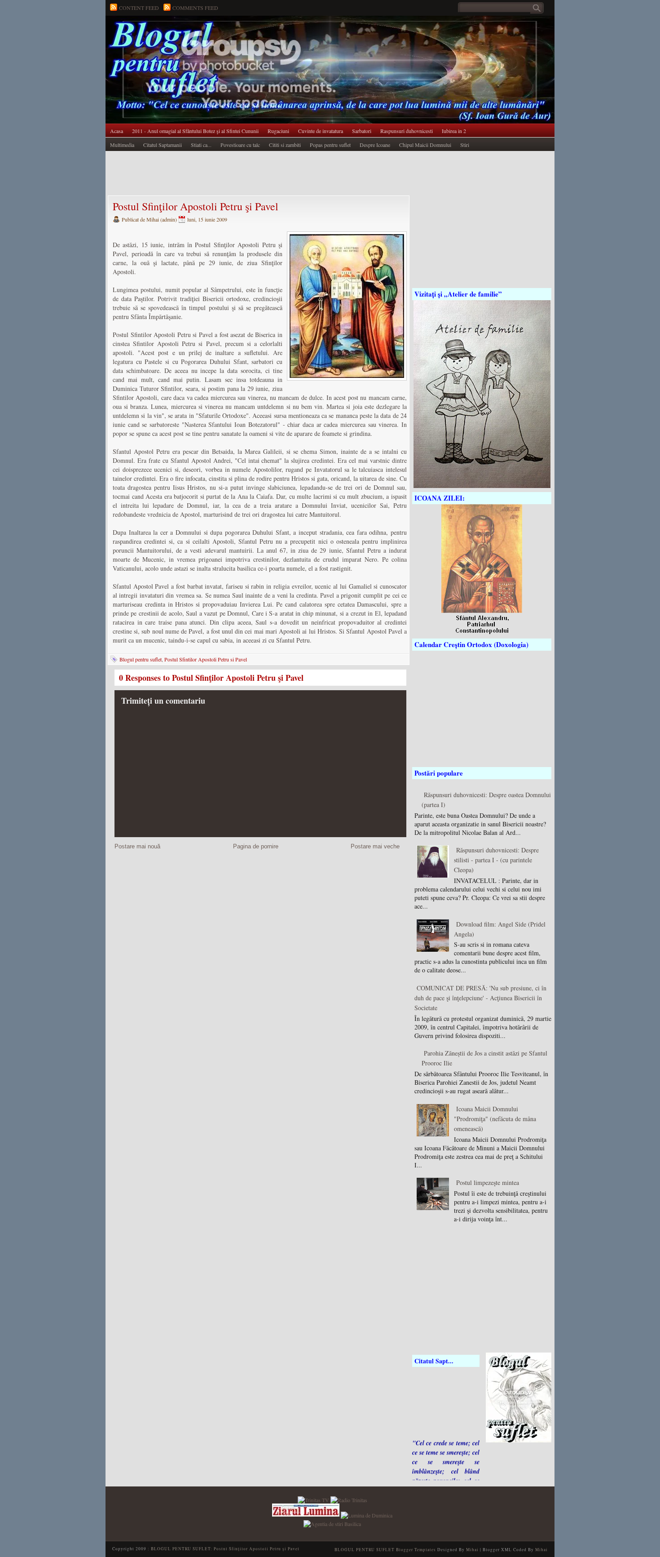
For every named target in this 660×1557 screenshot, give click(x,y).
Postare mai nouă (137, 846)
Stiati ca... (201, 144)
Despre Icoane (375, 144)
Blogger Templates (416, 1550)
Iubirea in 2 (454, 130)
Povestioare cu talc (240, 144)
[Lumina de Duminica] (366, 1514)
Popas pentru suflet (330, 144)
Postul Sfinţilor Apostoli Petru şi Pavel (195, 206)
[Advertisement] (269, 174)
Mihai (472, 1550)
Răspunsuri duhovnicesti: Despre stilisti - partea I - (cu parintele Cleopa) (496, 860)
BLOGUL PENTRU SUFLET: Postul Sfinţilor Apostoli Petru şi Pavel (225, 1549)
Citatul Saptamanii (162, 144)
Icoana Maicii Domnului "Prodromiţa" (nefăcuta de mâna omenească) (495, 1119)
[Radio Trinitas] (348, 1499)
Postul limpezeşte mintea (487, 1182)
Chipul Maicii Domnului (425, 144)
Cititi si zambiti (285, 144)
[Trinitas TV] (314, 1499)
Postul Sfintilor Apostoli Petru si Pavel (205, 659)
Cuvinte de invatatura (320, 130)
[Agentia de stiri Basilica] (332, 1522)
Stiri (464, 144)
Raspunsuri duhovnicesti (406, 130)
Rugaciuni (278, 130)
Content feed (139, 7)
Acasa (116, 130)
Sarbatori (361, 130)
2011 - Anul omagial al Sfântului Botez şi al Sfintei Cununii (195, 130)
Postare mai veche (375, 846)
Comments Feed (195, 7)
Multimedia (122, 144)
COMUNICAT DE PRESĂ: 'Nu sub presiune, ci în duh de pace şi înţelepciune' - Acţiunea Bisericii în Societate (480, 998)
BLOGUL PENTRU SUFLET (206, 34)
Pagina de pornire (255, 846)
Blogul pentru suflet (140, 659)
